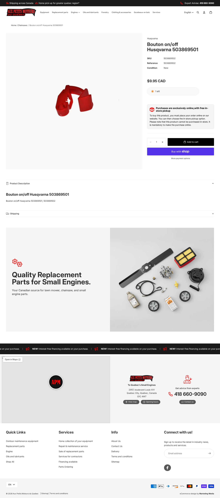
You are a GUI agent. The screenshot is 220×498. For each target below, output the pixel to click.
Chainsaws (22, 25)
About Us (115, 441)
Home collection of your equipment (76, 441)
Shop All (10, 461)
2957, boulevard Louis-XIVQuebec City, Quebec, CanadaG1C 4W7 (142, 393)
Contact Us (116, 446)
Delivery (115, 451)
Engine (9, 451)
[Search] (198, 12)
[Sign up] (209, 453)
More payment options (180, 158)
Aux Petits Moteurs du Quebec (25, 493)
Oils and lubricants (15, 456)
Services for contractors (70, 456)
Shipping (14, 213)
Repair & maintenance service (73, 446)
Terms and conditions (121, 456)
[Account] (204, 12)
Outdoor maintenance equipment (22, 441)
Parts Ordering (66, 466)
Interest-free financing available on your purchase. (56, 349)
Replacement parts (15, 446)
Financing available (68, 461)
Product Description (20, 183)
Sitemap (115, 461)
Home (13, 25)
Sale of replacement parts (71, 451)
